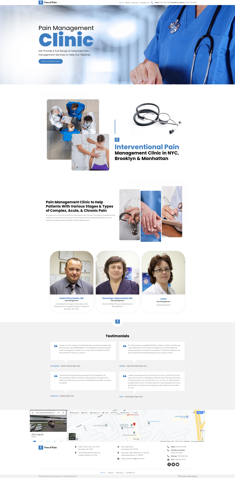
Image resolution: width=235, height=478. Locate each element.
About (110, 473)
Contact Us (130, 473)
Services (119, 473)
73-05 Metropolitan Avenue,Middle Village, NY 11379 (89, 454)
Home (102, 473)
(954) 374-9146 (190, 2)
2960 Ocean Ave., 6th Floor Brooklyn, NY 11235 (89, 448)
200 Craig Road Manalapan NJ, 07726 (129, 448)
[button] (51, 61)
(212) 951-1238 (165, 2)
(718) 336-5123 (182, 456)
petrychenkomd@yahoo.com (133, 458)
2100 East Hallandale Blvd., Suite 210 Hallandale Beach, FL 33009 (135, 454)
